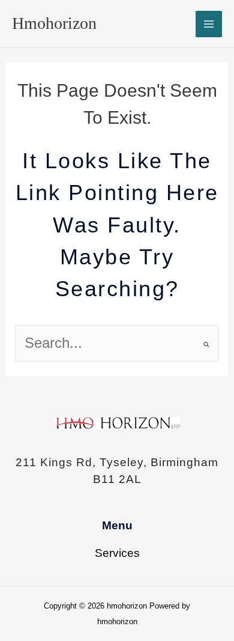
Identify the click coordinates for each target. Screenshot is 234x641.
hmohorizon (54, 23)
